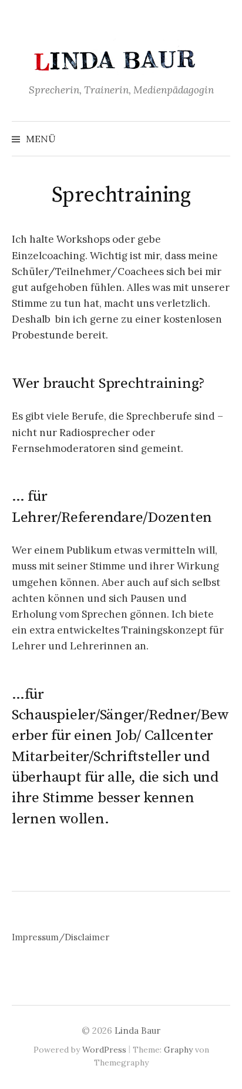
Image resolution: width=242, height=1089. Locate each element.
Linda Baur (137, 1030)
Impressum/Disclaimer (60, 937)
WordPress (104, 1049)
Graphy (178, 1049)
